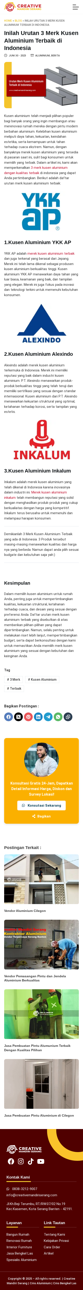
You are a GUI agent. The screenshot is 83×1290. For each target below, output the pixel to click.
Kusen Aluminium (42, 679)
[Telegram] (48, 716)
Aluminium (42, 55)
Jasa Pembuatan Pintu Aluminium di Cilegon (39, 1115)
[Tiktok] (30, 1161)
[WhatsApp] (58, 716)
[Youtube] (40, 1161)
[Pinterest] (28, 716)
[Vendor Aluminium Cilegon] (41, 879)
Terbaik (14, 688)
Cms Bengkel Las (64, 1283)
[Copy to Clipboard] (68, 716)
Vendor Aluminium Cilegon (25, 911)
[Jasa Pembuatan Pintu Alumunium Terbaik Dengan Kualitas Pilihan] (41, 1014)
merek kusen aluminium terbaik (50, 253)
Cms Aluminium (40, 1283)
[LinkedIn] (38, 716)
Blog (18, 20)
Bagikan (43, 816)
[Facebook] (8, 716)
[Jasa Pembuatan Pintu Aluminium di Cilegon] (41, 1084)
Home (8, 20)
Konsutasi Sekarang (44, 805)
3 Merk (13, 679)
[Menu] (76, 7)
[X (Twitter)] (18, 716)
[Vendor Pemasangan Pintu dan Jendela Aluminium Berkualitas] (41, 944)
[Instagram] (20, 1161)
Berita (55, 55)
